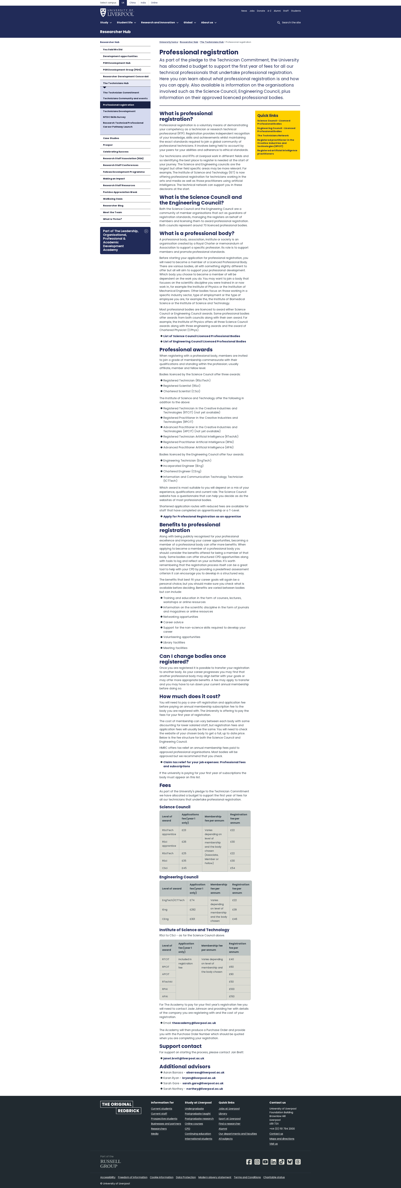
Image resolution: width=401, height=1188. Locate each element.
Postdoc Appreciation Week (120, 192)
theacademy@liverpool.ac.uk (194, 1023)
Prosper (108, 145)
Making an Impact (114, 178)
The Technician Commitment (121, 92)
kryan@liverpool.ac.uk (199, 1078)
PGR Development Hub (116, 63)
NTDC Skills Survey (114, 117)
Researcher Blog (113, 205)
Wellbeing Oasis (113, 198)
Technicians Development (119, 111)
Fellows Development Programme (124, 171)
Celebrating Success (115, 151)
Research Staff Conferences (120, 165)
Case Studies (111, 138)
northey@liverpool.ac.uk (204, 1089)
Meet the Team (112, 212)
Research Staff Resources (119, 185)
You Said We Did (112, 49)
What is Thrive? (112, 219)
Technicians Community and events (125, 98)
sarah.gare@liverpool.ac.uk (203, 1083)
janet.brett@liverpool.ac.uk (183, 1058)
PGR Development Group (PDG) (122, 69)
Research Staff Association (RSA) (123, 158)
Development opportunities (120, 56)
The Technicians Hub (116, 83)
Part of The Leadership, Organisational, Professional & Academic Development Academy (120, 240)
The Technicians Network (273, 135)
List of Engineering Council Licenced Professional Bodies (204, 341)
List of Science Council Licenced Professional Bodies (201, 336)
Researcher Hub (115, 31)
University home (168, 42)
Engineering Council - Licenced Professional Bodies (276, 130)
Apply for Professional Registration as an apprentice (202, 516)
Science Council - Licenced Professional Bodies (273, 122)
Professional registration (118, 104)
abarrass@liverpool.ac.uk (205, 1072)
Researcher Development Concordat (126, 76)
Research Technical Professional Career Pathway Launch (123, 124)
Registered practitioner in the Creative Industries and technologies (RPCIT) (275, 143)
